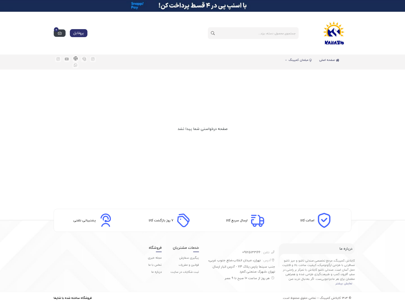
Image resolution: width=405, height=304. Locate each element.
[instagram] (92, 59)
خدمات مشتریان (186, 247)
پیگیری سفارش (189, 257)
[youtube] (66, 59)
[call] (84, 59)
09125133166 (256, 252)
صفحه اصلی (327, 59)
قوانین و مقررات (189, 264)
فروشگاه (155, 247)
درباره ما (156, 271)
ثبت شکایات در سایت (185, 271)
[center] (213, 33)
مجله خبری (155, 257)
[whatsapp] (75, 65)
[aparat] (75, 59)
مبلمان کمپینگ (299, 59)
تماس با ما (155, 264)
